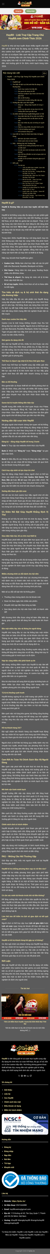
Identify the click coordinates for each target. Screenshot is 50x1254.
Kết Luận (15, 163)
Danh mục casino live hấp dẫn (27, 89)
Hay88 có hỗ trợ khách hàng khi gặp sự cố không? (31, 160)
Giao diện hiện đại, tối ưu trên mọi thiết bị (31, 116)
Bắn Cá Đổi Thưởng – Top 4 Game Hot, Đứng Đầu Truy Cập (34, 196)
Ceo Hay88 (8, 1098)
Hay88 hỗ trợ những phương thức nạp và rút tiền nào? (31, 147)
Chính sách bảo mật (12, 1102)
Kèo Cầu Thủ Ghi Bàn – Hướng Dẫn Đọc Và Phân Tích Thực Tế (34, 172)
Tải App (7, 1163)
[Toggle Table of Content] (43, 73)
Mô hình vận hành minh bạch (27, 138)
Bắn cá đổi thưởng (24, 98)
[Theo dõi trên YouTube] (25, 1076)
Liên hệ (7, 1094)
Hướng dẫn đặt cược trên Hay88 (23, 102)
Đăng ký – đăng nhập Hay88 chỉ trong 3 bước (30, 106)
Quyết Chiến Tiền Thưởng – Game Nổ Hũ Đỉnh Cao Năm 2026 (33, 192)
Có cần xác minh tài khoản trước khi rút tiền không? (31, 151)
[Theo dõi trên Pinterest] (22, 1076)
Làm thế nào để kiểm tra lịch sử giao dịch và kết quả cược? (32, 155)
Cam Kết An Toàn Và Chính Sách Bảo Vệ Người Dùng (28, 135)
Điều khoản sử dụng (12, 1106)
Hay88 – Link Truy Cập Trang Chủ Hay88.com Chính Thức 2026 (25, 78)
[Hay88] (25, 4)
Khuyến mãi (9, 1167)
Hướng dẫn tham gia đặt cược (27, 111)
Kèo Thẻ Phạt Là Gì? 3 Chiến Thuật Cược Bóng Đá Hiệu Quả (33, 184)
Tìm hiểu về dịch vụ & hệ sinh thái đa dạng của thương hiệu (28, 86)
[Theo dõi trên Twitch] (31, 1076)
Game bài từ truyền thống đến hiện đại (30, 100)
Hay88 (4, 46)
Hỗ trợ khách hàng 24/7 (25, 131)
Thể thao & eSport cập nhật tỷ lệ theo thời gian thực (31, 95)
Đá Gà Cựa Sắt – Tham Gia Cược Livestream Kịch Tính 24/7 (32, 180)
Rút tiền (7, 1159)
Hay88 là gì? (17, 82)
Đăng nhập (8, 1151)
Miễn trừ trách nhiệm (13, 1110)
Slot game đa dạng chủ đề (26, 91)
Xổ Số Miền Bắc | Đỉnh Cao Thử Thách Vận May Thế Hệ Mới (34, 176)
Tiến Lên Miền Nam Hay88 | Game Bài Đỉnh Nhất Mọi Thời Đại (34, 168)
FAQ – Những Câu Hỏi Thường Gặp (24, 143)
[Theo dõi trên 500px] (28, 1076)
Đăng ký (7, 1147)
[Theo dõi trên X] (19, 1076)
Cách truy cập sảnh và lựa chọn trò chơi (30, 109)
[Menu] (3, 4)
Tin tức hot (21, 165)
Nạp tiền (7, 1155)
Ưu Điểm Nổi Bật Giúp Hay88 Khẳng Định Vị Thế (28, 114)
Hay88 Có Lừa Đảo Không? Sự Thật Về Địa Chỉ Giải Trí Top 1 (34, 188)
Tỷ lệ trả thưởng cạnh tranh (26, 129)
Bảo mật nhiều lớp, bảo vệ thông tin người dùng (31, 124)
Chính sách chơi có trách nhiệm (28, 141)
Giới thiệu (8, 1090)
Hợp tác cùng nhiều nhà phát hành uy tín (31, 127)
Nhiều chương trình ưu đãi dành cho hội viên (30, 120)
